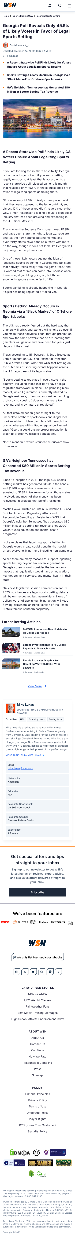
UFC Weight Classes (37, 1000)
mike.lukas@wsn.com (20, 768)
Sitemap (37, 1075)
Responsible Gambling (37, 1062)
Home (6, 16)
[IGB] (54, 1152)
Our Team (37, 1050)
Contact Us (37, 1044)
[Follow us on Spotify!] (50, 971)
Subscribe (37, 892)
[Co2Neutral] (37, 1173)
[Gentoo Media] (14, 1162)
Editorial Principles (37, 1094)
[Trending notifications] (50, 5)
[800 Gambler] (40, 1162)
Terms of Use (37, 1106)
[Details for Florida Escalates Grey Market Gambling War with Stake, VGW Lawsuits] (11, 666)
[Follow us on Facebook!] (16, 971)
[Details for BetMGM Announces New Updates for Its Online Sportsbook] (11, 633)
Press (37, 1069)
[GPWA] (64, 1162)
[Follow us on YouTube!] (33, 971)
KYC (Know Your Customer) (37, 1125)
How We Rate (37, 1056)
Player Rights (37, 1119)
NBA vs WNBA (37, 994)
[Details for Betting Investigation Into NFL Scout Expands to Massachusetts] (11, 648)
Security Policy (37, 1131)
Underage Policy (37, 1112)
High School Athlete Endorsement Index (37, 1019)
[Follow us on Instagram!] (41, 971)
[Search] (60, 5)
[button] (69, 6)
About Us (37, 1037)
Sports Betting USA (23, 16)
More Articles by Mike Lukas (23, 755)
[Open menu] (69, 5)
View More (35, 686)
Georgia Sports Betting (48, 16)
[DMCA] (19, 1152)
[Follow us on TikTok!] (58, 971)
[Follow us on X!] (24, 971)
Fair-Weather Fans (37, 1006)
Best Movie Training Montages (38, 1012)
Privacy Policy (37, 1100)
